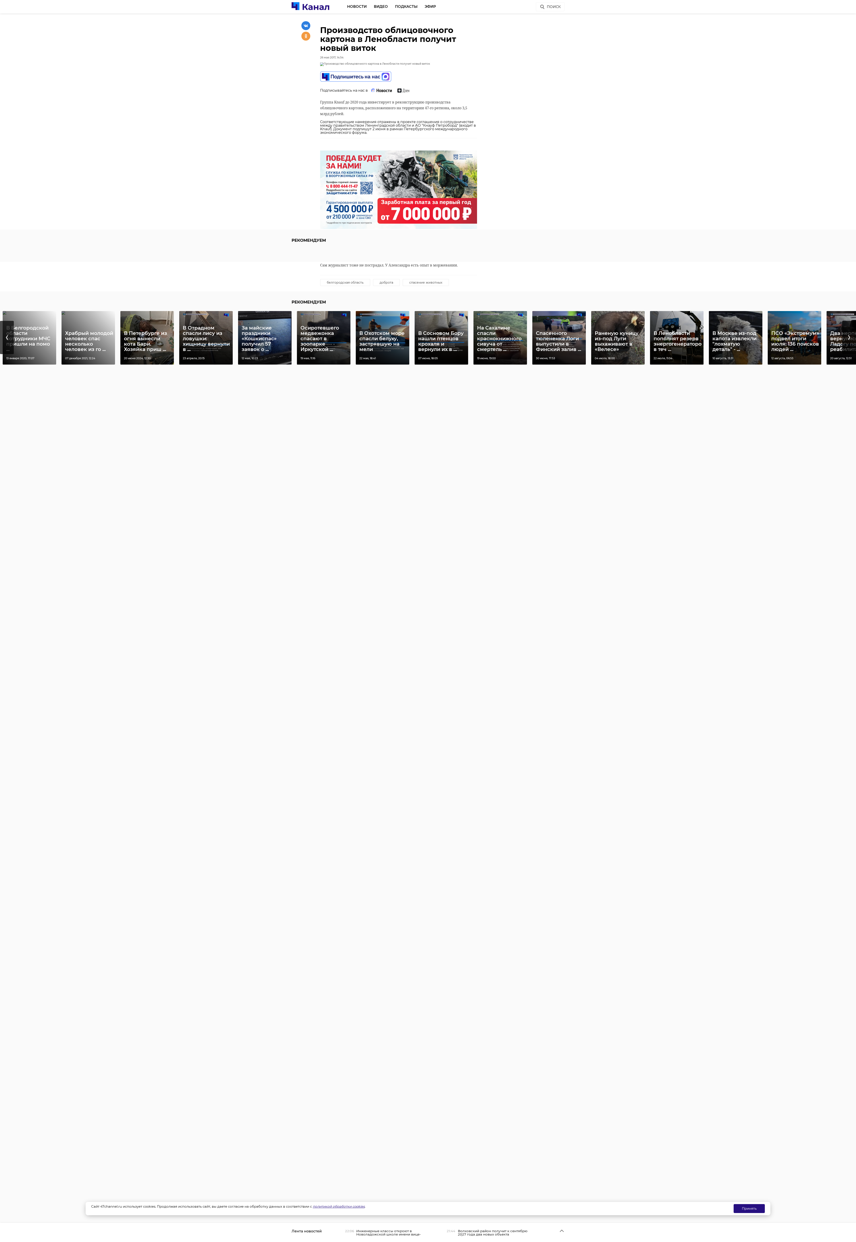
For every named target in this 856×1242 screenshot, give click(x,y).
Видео (381, 6)
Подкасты (406, 6)
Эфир (430, 6)
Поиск (554, 7)
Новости (357, 6)
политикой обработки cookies (339, 1206)
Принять (749, 1208)
